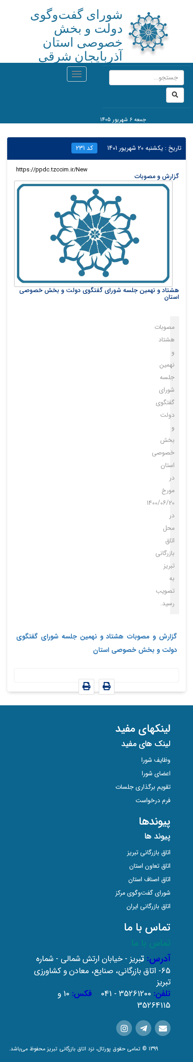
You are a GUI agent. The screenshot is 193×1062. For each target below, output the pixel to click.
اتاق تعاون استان (150, 866)
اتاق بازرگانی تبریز (149, 852)
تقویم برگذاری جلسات (143, 787)
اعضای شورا (156, 773)
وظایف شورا (156, 760)
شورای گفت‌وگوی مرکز (143, 893)
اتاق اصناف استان (149, 879)
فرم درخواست (153, 800)
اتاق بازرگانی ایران (149, 906)
